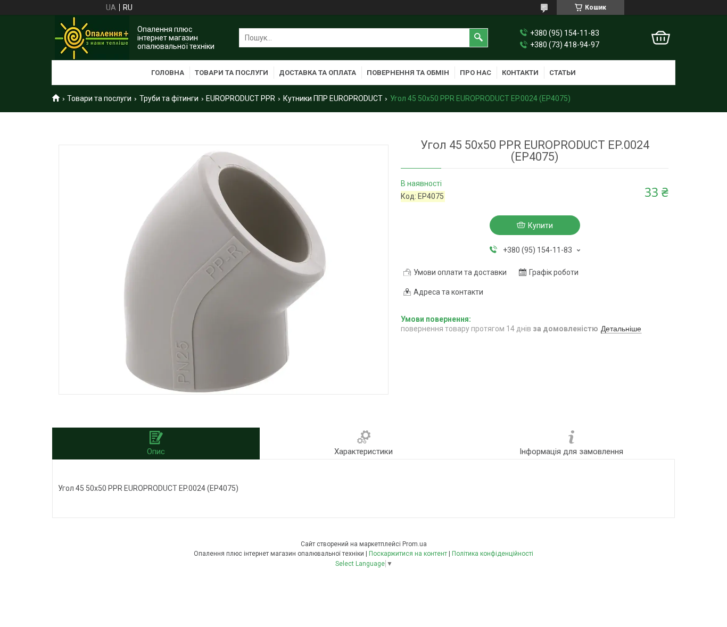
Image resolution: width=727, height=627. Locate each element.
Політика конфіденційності (492, 553)
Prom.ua (414, 544)
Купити (540, 225)
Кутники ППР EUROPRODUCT (333, 98)
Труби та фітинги (169, 98)
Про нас (475, 73)
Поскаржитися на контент (408, 553)
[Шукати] (478, 38)
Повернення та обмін (408, 73)
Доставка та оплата (317, 73)
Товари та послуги (231, 73)
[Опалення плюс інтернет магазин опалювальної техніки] (92, 38)
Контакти (520, 73)
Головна (167, 73)
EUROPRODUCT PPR (240, 98)
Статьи (562, 73)
